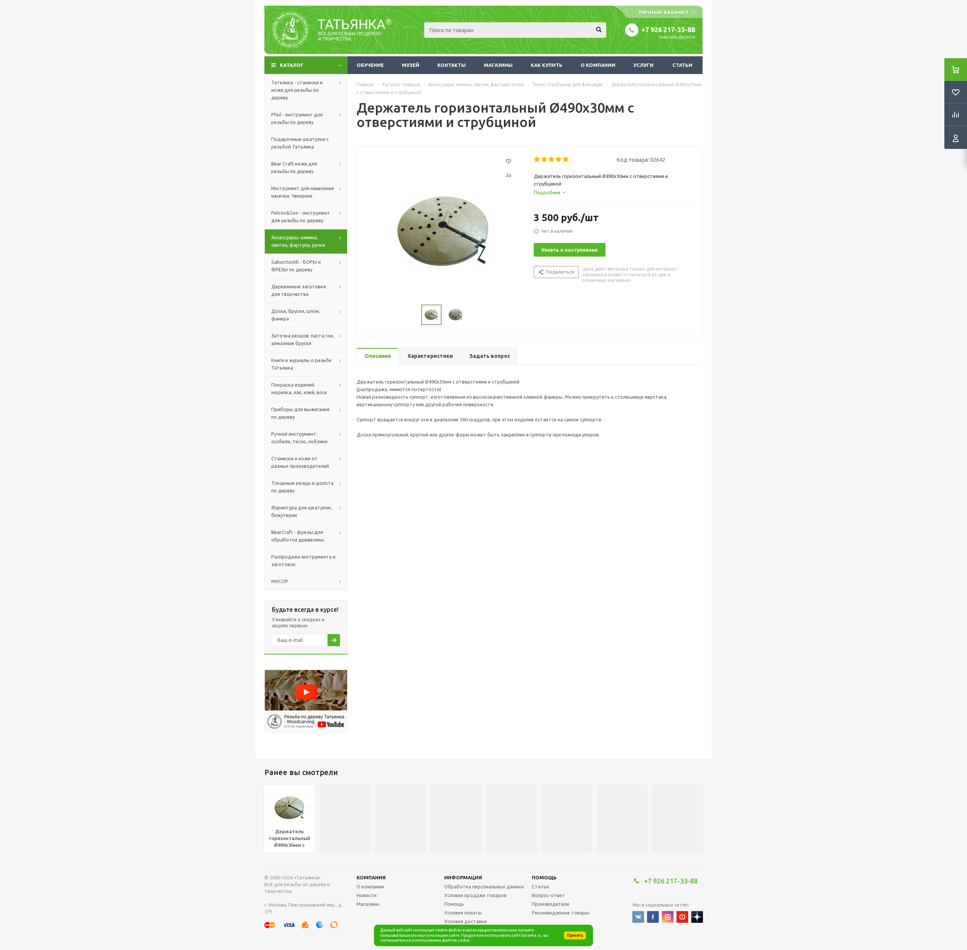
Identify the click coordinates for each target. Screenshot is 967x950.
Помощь (544, 877)
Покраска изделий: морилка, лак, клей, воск (299, 388)
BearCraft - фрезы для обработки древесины (297, 535)
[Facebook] (653, 917)
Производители (550, 904)
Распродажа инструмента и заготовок (303, 560)
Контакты (451, 65)
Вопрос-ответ (548, 895)
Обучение (370, 65)
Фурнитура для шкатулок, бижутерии (301, 511)
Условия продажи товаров (475, 895)
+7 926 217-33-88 (668, 29)
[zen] (697, 917)
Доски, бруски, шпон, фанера (295, 314)
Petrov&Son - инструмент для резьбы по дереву (300, 216)
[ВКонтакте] (638, 917)
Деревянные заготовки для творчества (298, 290)
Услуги (643, 65)
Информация (463, 877)
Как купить (546, 65)
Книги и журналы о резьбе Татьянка (301, 363)
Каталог (292, 65)
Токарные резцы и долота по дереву (302, 486)
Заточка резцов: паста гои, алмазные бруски (302, 339)
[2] (544, 159)
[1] (537, 159)
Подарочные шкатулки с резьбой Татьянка (300, 142)
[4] (558, 159)
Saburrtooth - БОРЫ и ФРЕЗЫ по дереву (296, 265)
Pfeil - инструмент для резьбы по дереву (297, 118)
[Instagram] (668, 917)
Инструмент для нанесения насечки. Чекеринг (302, 192)
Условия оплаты (463, 912)
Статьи (682, 65)
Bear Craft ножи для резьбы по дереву (294, 167)
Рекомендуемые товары (560, 912)
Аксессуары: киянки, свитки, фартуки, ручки (298, 241)
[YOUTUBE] (682, 917)
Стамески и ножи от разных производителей (300, 462)
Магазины (498, 65)
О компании (598, 65)
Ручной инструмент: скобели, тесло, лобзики (299, 437)
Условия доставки (465, 921)
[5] (566, 159)
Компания (371, 877)
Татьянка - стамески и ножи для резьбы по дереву (297, 90)
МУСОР (279, 581)
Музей (410, 65)
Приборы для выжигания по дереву (300, 413)
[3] (551, 159)
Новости (367, 895)
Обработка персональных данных (484, 886)
